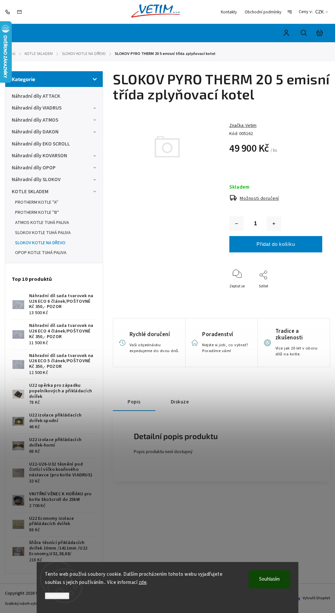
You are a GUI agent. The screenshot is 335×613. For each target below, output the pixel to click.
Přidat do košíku (275, 244)
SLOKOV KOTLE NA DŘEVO (40, 243)
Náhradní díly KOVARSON (39, 155)
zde (143, 582)
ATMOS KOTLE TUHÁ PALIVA (42, 222)
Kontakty (229, 12)
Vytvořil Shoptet (316, 598)
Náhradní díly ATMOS (35, 120)
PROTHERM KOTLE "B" (37, 212)
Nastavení (57, 595)
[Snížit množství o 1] (236, 223)
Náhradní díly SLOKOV (36, 179)
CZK (319, 11)
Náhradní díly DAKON (35, 131)
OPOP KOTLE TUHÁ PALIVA (40, 252)
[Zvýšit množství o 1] (274, 223)
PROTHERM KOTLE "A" (36, 202)
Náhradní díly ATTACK (36, 96)
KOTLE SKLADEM (30, 191)
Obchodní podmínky (263, 12)
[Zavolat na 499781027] (9, 12)
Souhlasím (269, 579)
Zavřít (302, 303)
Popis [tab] (134, 401)
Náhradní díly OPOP (34, 167)
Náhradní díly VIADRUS (37, 107)
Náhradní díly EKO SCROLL (41, 143)
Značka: (242, 125)
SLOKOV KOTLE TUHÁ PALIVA (43, 233)
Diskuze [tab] (180, 401)
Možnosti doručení (259, 198)
